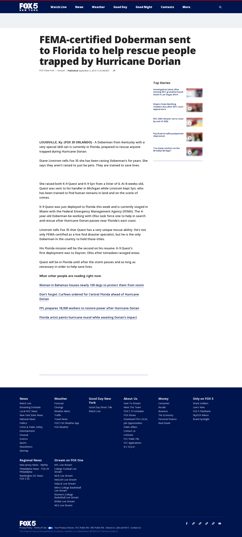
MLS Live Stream (63, 505)
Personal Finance (167, 419)
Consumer (163, 403)
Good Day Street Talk (100, 407)
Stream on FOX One (68, 460)
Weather (60, 399)
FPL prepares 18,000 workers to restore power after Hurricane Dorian (89, 308)
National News (27, 419)
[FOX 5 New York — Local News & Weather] (30, 7)
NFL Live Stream (63, 464)
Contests (128, 434)
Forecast (59, 403)
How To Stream (132, 403)
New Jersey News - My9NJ (34, 464)
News (24, 399)
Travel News (61, 419)
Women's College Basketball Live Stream (66, 496)
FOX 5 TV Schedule (134, 411)
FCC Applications (132, 442)
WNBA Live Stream (64, 501)
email (219, 523)
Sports (23, 442)
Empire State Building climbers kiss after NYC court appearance (168, 107)
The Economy (165, 415)
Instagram (193, 523)
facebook (186, 523)
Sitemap (24, 450)
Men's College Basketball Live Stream (67, 489)
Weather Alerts (62, 411)
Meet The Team (132, 407)
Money (163, 399)
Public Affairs (130, 427)
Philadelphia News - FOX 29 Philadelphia (34, 470)
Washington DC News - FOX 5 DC (32, 477)
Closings (58, 407)
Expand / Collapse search (220, 7)
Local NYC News (28, 411)
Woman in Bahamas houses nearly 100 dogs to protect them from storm (91, 285)
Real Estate (164, 423)
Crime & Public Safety (31, 427)
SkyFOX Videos (201, 415)
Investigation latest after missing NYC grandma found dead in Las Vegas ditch (168, 92)
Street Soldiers (200, 403)
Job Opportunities (133, 423)
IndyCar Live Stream (65, 483)
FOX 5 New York (46, 70)
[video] (194, 92)
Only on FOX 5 (203, 399)
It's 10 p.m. (129, 446)
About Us (130, 399)
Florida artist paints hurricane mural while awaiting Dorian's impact (88, 317)
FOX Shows (130, 415)
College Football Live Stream (65, 470)
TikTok (200, 523)
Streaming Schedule (30, 407)
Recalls (162, 407)
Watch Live (25, 403)
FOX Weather (61, 427)
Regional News (31, 460)
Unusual (61, 70)
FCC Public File (131, 438)
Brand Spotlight (201, 419)
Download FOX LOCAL (136, 419)
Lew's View (199, 407)
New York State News (31, 415)
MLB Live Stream (63, 475)
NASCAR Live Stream (65, 479)
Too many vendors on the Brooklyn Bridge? (166, 149)
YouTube (206, 523)
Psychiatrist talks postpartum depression (168, 135)
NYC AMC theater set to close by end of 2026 (168, 120)
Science (24, 438)
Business (163, 411)
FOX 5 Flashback (202, 411)
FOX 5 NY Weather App (66, 423)
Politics (23, 423)
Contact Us (129, 430)
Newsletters (26, 446)
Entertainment (27, 430)
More (186, 7)
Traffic (57, 415)
